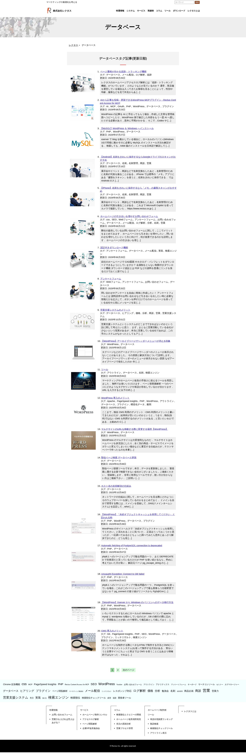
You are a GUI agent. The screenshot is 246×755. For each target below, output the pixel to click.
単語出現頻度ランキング (161, 719)
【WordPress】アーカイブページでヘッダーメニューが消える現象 (135, 341)
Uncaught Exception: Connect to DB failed (122, 574)
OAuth (121, 106)
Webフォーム (126, 219)
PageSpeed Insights (127, 401)
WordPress (138, 106)
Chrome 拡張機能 (11, 684)
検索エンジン (152, 372)
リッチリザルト (123, 637)
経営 (109, 698)
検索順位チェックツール (94, 698)
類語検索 (154, 724)
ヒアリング (128, 313)
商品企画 (188, 691)
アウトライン (114, 372)
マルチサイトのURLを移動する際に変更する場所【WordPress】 (134, 429)
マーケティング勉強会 (76, 691)
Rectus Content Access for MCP (77, 684)
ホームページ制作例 (157, 710)
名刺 (124, 163)
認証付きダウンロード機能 (114, 247)
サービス (141, 11)
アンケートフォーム (145, 219)
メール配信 (128, 74)
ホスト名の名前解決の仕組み (116, 486)
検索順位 (75, 697)
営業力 (215, 691)
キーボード (192, 684)
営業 (149, 163)
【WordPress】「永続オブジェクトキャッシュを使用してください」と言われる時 (138, 516)
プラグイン (168, 106)
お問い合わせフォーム (156, 282)
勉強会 (165, 691)
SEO (114, 219)
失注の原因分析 (123, 724)
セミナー (219, 684)
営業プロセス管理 (124, 728)
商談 (142, 163)
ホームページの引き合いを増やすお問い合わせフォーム (129, 216)
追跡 (149, 74)
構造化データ (138, 404)
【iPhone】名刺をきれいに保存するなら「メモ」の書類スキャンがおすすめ (138, 189)
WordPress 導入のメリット (115, 398)
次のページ (128, 670)
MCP (113, 106)
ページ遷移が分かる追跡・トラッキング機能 (123, 71)
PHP (128, 106)
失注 (32, 698)
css (108, 219)
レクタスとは (194, 11)
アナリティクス (162, 684)
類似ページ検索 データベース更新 (118, 457)
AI (107, 106)
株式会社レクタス (62, 10)
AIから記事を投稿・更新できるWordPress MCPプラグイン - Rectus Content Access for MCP (138, 101)
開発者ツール (124, 698)
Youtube (119, 684)
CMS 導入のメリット (112, 631)
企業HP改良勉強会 (91, 728)
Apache (111, 401)
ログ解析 (140, 74)
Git (108, 634)
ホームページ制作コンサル (95, 714)
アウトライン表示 (158, 733)
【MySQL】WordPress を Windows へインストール (127, 128)
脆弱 (149, 404)
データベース (113, 74)
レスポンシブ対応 (122, 691)
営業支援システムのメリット (115, 310)
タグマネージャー (232, 684)
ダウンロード (179, 11)
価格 (138, 313)
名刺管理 (133, 163)
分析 (149, 223)
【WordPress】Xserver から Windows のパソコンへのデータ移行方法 (137, 602)
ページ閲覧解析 (60, 691)
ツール (168, 11)
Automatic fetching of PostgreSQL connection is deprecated (131, 545)
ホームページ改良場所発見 (128, 719)
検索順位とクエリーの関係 (128, 714)
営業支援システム (15, 697)
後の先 (44, 698)
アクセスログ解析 (91, 719)
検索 (197, 2)
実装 (160, 251)
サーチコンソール (206, 684)
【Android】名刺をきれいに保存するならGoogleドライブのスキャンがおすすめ (138, 158)
